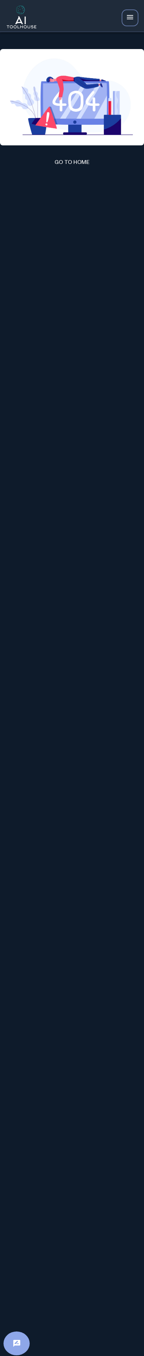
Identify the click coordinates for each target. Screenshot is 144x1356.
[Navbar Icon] (130, 17)
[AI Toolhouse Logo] (20, 18)
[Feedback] (16, 1343)
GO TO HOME (72, 162)
